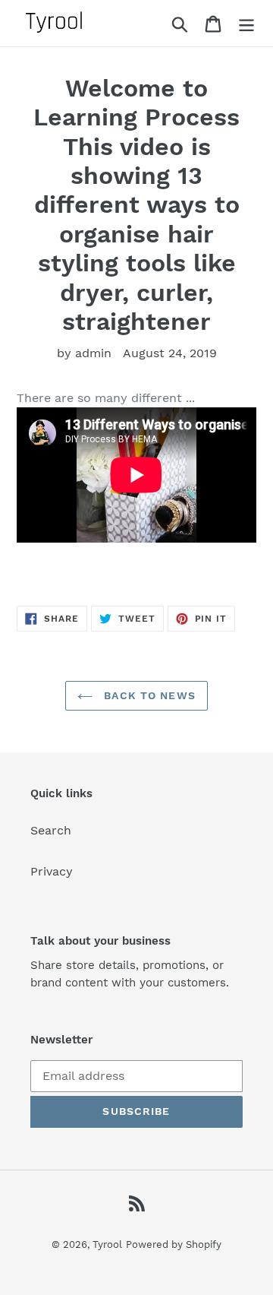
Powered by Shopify (173, 1244)
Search (50, 830)
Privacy (51, 871)
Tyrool (107, 1244)
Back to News (148, 695)
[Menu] (246, 23)
